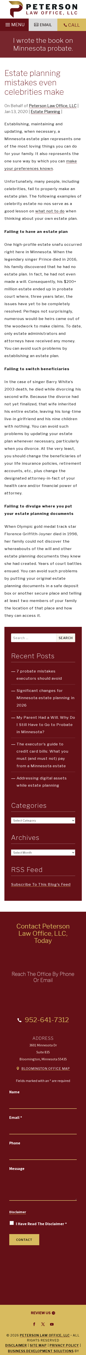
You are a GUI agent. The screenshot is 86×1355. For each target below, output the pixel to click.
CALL (74, 25)
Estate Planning (45, 111)
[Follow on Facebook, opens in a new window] (34, 1324)
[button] (14, 23)
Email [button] (46, 25)
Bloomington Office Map (45, 1068)
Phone (14, 1142)
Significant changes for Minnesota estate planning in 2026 (46, 697)
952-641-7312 (47, 1020)
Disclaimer (17, 1212)
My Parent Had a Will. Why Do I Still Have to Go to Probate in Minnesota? (46, 724)
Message (16, 1168)
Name (14, 1091)
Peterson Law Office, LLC (53, 105)
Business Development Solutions (41, 1351)
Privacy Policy (64, 1345)
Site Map (38, 1345)
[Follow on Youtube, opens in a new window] (51, 1324)
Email (15, 1117)
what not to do (50, 211)
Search (66, 638)
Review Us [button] (41, 1313)
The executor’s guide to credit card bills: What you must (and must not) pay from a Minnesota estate (42, 755)
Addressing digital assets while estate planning (42, 782)
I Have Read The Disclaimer (41, 1223)
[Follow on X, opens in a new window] (43, 1324)
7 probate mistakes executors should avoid (39, 675)
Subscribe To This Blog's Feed (41, 884)
